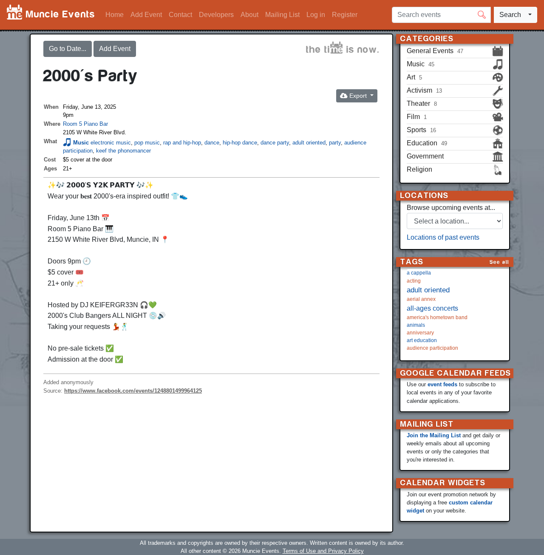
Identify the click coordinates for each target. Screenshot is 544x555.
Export (358, 95)
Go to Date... (67, 48)
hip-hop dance (240, 142)
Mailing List (282, 14)
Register (344, 14)
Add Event (146, 14)
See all (499, 262)
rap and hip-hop (182, 142)
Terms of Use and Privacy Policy (323, 551)
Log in (315, 14)
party (335, 142)
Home (114, 14)
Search (510, 14)
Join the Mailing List (434, 435)
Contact (180, 14)
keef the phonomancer (123, 150)
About (249, 14)
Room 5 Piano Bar (85, 124)
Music (81, 142)
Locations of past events (443, 237)
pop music (147, 142)
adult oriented (309, 142)
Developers (216, 14)
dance (211, 142)
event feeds (442, 384)
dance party (275, 142)
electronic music (111, 142)
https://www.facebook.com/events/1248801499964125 (133, 391)
